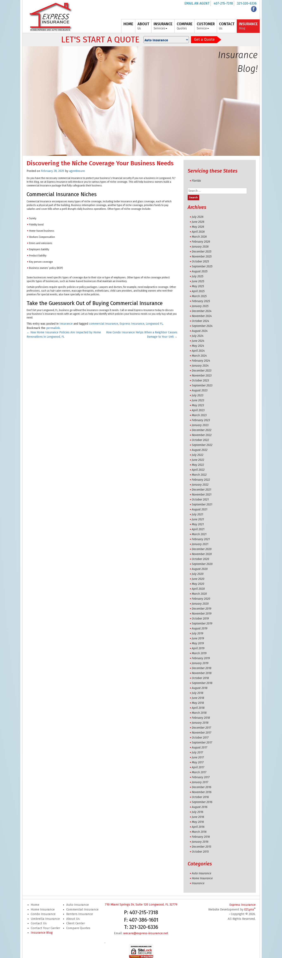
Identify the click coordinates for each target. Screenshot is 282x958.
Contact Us (39, 923)
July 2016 (197, 812)
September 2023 (202, 385)
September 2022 (202, 445)
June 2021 (198, 519)
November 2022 (202, 435)
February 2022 (201, 479)
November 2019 (201, 613)
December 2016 (201, 787)
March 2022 (199, 475)
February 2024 (201, 360)
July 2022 (197, 455)
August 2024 (199, 331)
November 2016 (201, 792)
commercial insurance (103, 323)
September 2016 (202, 802)
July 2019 (197, 633)
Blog (248, 26)
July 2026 (197, 217)
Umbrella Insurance (45, 919)
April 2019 (198, 648)
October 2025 (200, 261)
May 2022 (198, 465)
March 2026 (199, 236)
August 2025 (199, 271)
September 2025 (202, 266)
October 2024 (200, 321)
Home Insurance (202, 878)
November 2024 (202, 316)
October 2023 (200, 380)
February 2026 (201, 241)
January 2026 (200, 246)
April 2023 (198, 410)
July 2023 (197, 395)
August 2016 (199, 807)
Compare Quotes (78, 928)
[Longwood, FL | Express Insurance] (51, 17)
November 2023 (202, 375)
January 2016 (200, 842)
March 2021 (199, 534)
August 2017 (199, 747)
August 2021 (199, 509)
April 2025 (198, 291)
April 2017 (198, 767)
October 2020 (200, 559)
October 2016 (200, 797)
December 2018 (201, 668)
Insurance (66, 323)
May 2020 (198, 584)
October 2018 (200, 678)
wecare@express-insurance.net (145, 933)
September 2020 (202, 564)
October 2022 (200, 440)
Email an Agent (197, 3)
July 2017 (197, 752)
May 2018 (198, 703)
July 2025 (197, 276)
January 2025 (200, 306)
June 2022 (198, 460)
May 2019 (198, 643)
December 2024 (201, 311)
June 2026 (198, 222)
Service (206, 26)
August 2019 (199, 628)
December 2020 (202, 549)
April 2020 (198, 589)
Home (35, 905)
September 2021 (202, 504)
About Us (73, 919)
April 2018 (198, 708)
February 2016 (201, 837)
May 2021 (198, 524)
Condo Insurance (43, 914)
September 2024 (202, 326)
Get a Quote (204, 39)
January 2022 (200, 484)
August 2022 (199, 450)
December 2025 (201, 251)
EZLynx (249, 909)
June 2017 (198, 757)
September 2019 (202, 623)
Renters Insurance (79, 914)
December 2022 (201, 430)
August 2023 (199, 390)
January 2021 (200, 544)
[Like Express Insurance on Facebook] (254, 9)
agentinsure (77, 171)
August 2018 (199, 688)
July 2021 (197, 514)
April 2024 (198, 351)
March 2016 (199, 832)
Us (143, 26)
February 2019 (201, 658)
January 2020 (200, 603)
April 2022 (198, 470)
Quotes (184, 26)
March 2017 (199, 772)
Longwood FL (154, 323)
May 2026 (198, 227)
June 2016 (198, 817)
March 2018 (199, 713)
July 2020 (198, 574)
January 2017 (200, 782)
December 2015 (201, 846)
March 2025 (199, 296)
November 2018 (202, 673)
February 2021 (201, 539)
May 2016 (198, 822)
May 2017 (198, 762)
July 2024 (197, 336)
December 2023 (201, 370)
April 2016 (198, 827)
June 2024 (198, 341)
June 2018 (198, 698)
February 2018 (201, 718)
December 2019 (201, 608)
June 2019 (198, 638)
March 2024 (199, 355)
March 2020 (199, 594)
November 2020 (202, 554)
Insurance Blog (42, 932)
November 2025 (202, 256)
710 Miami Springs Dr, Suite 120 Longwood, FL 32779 (141, 904)
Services (163, 26)
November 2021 (201, 494)
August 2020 (200, 569)
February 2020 (201, 599)
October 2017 (200, 737)
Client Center (75, 923)
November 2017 (201, 732)
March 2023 (199, 415)
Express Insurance (132, 323)
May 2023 (198, 405)
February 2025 (201, 301)
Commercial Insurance (82, 909)
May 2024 (198, 346)
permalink (53, 328)
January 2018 (200, 722)
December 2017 (201, 727)
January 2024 (200, 365)
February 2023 (201, 420)
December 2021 (201, 489)
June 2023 (198, 400)
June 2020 (198, 579)
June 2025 (198, 281)
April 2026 (198, 232)
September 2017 (202, 742)
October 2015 (200, 851)
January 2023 (200, 425)
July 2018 (197, 693)
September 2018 (202, 683)
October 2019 (200, 618)
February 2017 (201, 777)
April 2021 (198, 529)
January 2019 (200, 663)
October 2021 (200, 499)
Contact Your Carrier (45, 928)
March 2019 (199, 653)
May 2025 (198, 286)
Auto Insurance (201, 873)
